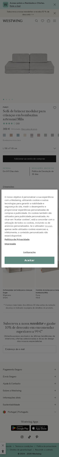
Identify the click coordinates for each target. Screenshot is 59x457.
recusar (48, 225)
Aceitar (29, 260)
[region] (29, 228)
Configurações (29, 252)
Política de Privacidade (17, 239)
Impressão (10, 243)
